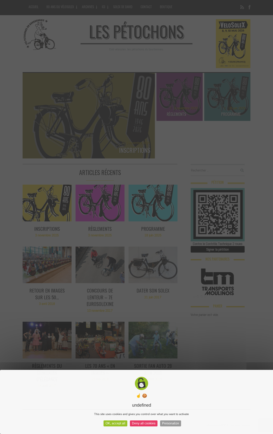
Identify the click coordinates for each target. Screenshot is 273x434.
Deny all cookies (143, 423)
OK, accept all (115, 423)
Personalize (170, 423)
